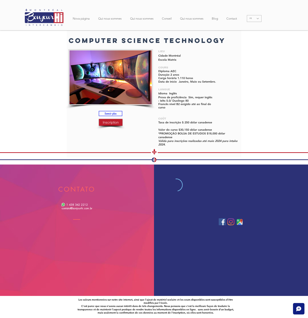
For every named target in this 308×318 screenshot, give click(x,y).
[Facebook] (222, 221)
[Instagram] (230, 221)
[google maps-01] (239, 221)
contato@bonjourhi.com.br (77, 208)
